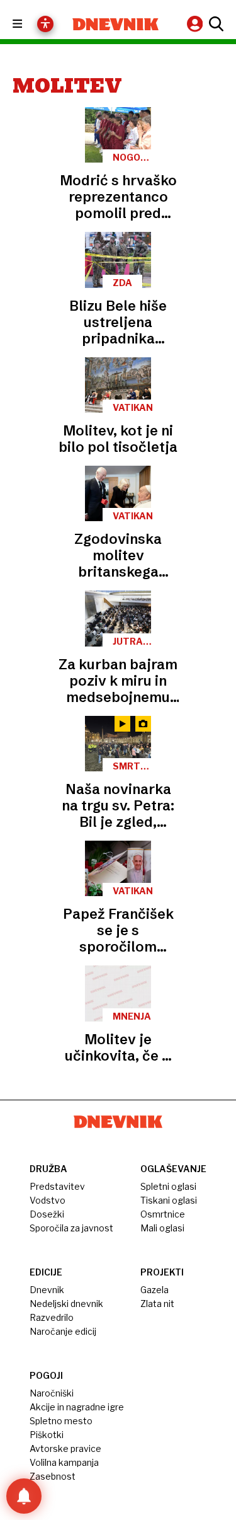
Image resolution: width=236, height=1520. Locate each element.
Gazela (154, 1289)
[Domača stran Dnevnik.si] (116, 24)
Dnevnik (47, 1289)
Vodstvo (47, 1200)
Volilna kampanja (64, 1462)
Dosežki (47, 1214)
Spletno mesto (61, 1420)
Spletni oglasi (168, 1186)
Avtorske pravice (65, 1448)
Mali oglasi (162, 1228)
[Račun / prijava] (196, 24)
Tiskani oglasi (168, 1200)
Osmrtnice (162, 1214)
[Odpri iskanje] (214, 24)
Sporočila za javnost (71, 1228)
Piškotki (47, 1434)
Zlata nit (157, 1303)
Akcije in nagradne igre (77, 1407)
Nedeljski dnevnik (66, 1303)
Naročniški (52, 1393)
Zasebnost (53, 1476)
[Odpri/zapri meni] (29, 24)
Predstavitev (57, 1186)
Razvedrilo (52, 1317)
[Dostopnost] (45, 24)
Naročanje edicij (63, 1331)
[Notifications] (24, 1496)
